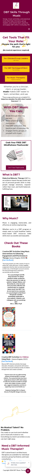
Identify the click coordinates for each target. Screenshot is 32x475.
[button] (29, 29)
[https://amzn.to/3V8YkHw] (8, 316)
